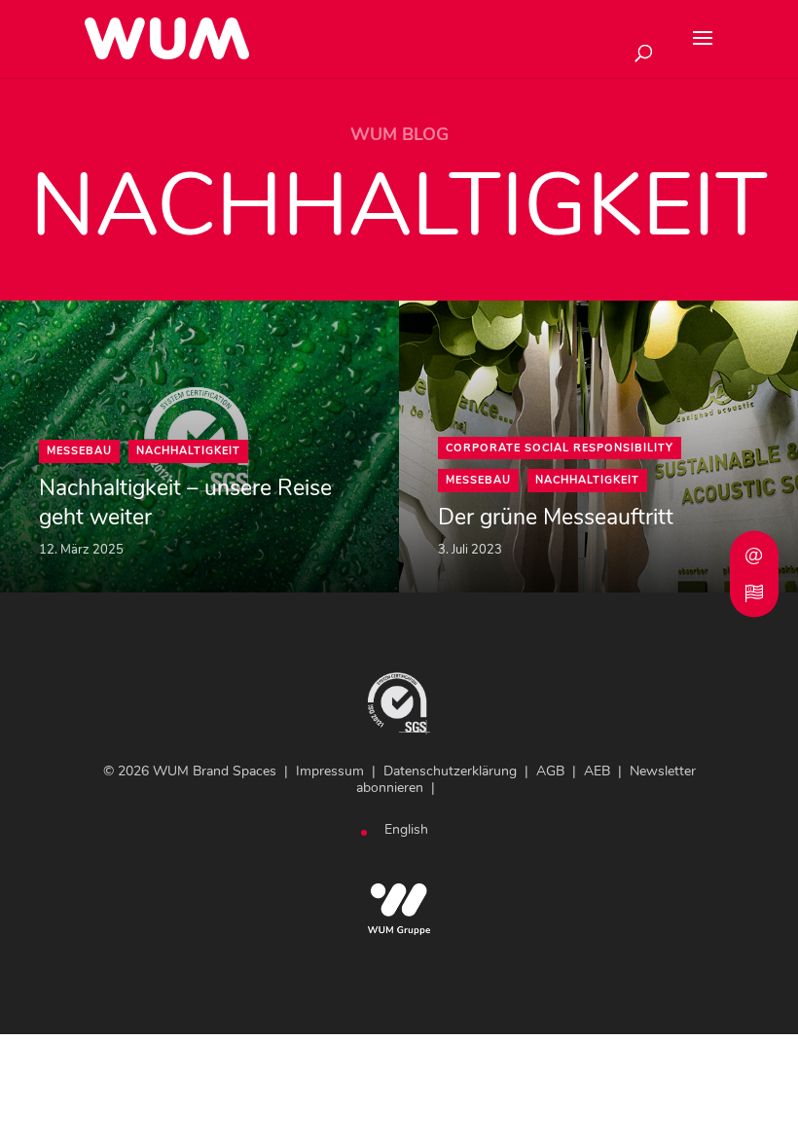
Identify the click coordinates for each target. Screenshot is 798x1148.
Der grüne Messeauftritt (555, 517)
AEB (597, 771)
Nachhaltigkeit (188, 451)
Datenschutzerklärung (450, 771)
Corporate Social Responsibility (559, 448)
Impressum (330, 771)
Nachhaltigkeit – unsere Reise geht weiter (185, 503)
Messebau (79, 451)
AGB (550, 771)
